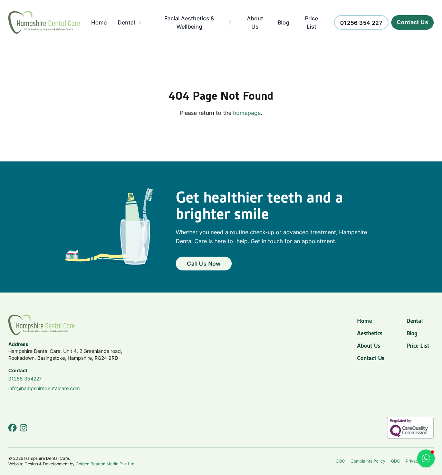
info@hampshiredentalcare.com (44, 388)
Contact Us (370, 358)
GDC (395, 461)
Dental (414, 320)
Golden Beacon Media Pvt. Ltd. (105, 464)
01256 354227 (25, 378)
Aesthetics (369, 333)
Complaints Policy (367, 461)
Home (364, 320)
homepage (247, 113)
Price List (417, 345)
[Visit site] (12, 428)
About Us (368, 345)
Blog (411, 333)
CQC (340, 461)
